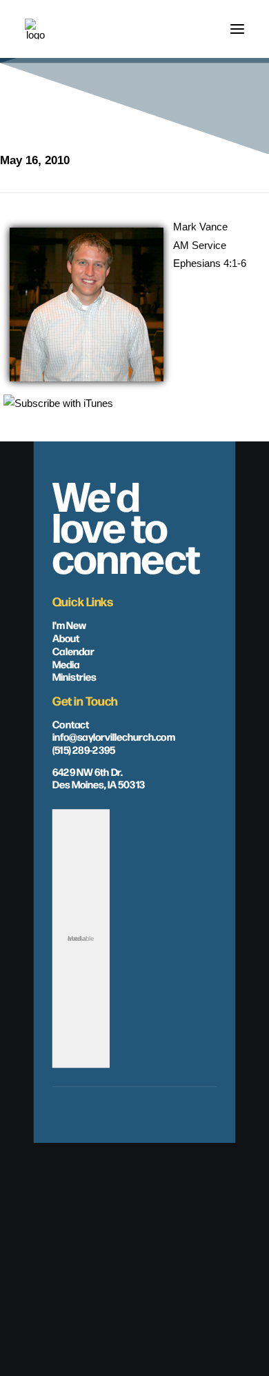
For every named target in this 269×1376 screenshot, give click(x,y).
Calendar (73, 650)
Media (66, 663)
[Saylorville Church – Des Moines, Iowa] (35, 29)
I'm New (69, 624)
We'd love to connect (126, 525)
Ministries (74, 676)
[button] (237, 29)
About (66, 637)
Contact (70, 723)
